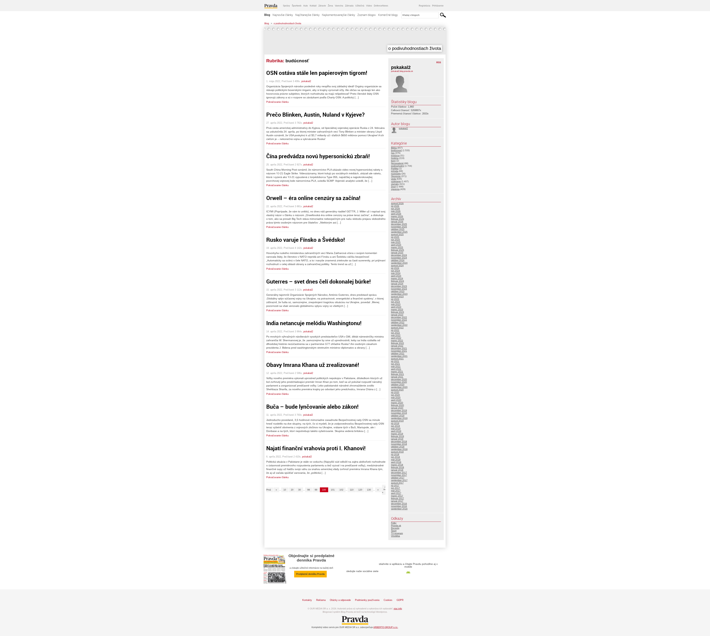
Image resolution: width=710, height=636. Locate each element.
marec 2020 (397, 402)
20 (292, 490)
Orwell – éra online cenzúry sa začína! (313, 198)
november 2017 (399, 475)
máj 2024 (395, 273)
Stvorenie (396, 176)
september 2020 (399, 387)
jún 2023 (395, 302)
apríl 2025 (396, 245)
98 (308, 490)
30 (299, 490)
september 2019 (399, 418)
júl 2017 (395, 485)
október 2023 (397, 291)
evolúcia (395, 155)
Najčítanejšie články (307, 15)
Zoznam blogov (366, 15)
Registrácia (424, 5)
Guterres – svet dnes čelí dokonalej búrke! (318, 281)
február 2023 (397, 312)
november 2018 (399, 444)
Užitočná (359, 5)
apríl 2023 (396, 307)
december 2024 (399, 255)
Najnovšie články (283, 15)
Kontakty (307, 600)
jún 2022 (395, 333)
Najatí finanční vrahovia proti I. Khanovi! (316, 448)
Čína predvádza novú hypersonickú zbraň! (318, 156)
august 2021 (397, 358)
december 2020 (399, 379)
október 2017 (397, 477)
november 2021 (399, 351)
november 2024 (399, 258)
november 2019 (399, 413)
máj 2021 (395, 366)
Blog (267, 15)
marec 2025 (397, 247)
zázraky (395, 184)
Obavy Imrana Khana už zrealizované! (312, 365)
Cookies (388, 600)
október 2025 (397, 229)
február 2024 (397, 281)
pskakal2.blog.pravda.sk (402, 71)
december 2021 (399, 348)
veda (393, 179)
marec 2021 (397, 371)
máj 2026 (395, 211)
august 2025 (397, 234)
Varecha (339, 5)
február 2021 (397, 374)
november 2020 (399, 382)
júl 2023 (395, 299)
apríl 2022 (396, 338)
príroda (394, 171)
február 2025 (397, 250)
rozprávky (396, 173)
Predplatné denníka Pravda (310, 574)
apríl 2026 (396, 214)
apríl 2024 (396, 276)
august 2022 (397, 327)
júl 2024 (395, 268)
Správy (286, 5)
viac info (398, 608)
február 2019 (397, 436)
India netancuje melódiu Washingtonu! (313, 323)
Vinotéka (395, 536)
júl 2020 (395, 392)
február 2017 (397, 498)
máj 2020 (395, 397)
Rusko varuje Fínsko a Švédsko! (305, 239)
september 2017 (399, 480)
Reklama (321, 600)
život (393, 186)
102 (341, 490)
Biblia (394, 148)
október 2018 (397, 446)
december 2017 (399, 472)
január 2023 (397, 314)
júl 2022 (395, 330)
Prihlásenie (438, 5)
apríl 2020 (396, 400)
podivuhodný (397, 166)
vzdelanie (396, 181)
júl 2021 (395, 361)
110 (352, 490)
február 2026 (397, 219)
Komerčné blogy (388, 15)
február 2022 (397, 343)
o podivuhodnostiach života (287, 23)
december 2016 (399, 503)
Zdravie (322, 5)
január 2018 (397, 470)
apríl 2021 (396, 369)
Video (369, 5)
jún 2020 (395, 395)
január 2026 (397, 221)
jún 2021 (395, 364)
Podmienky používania (367, 600)
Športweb (296, 5)
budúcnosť (396, 150)
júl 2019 (395, 423)
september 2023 (399, 294)
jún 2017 (395, 488)
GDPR (400, 600)
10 (284, 490)
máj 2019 (395, 428)
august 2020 (397, 390)
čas (393, 153)
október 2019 (397, 415)
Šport (393, 531)
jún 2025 (395, 239)
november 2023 (399, 289)
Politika (394, 168)
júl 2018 (395, 454)
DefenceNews (381, 5)
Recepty (395, 528)
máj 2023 (395, 304)
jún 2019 (395, 426)
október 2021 (397, 353)
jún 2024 (395, 270)
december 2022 (399, 317)
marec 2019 (397, 434)
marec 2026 (397, 216)
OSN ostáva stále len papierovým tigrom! (316, 73)
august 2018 (397, 452)
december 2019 (399, 410)
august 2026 (397, 203)
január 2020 (397, 408)
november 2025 (399, 226)
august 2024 (397, 265)
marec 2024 (397, 278)
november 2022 (399, 320)
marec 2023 (397, 309)
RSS (438, 62)
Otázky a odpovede (340, 600)
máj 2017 (395, 490)
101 (333, 490)
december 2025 (399, 224)
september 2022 (399, 325)
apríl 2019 (396, 431)
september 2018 (399, 449)
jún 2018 (395, 457)
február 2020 (397, 405)
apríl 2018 (396, 462)
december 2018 (399, 441)
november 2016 (399, 506)
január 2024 (397, 283)
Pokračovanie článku (277, 102)
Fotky (393, 523)
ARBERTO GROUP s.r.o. (385, 627)
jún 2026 (395, 208)
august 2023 (397, 296)
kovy (393, 161)
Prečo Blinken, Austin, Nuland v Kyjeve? (315, 114)
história (394, 158)
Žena (330, 5)
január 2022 (397, 346)
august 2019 (397, 421)
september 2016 (399, 509)
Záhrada (349, 5)
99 (316, 490)
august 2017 (397, 483)
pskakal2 (306, 81)
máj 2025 (395, 242)
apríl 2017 (396, 493)
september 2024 (399, 263)
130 (369, 490)
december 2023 (399, 286)
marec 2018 (397, 465)
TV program (397, 533)
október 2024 (397, 260)
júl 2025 (395, 237)
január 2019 (397, 439)
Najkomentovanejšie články (338, 15)
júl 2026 (395, 206)
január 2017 (397, 501)
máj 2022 (395, 335)
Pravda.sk (396, 525)
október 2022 (397, 322)
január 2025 (397, 252)
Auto (305, 5)
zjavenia (395, 189)
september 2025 (399, 232)
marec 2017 (397, 496)
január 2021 (397, 377)
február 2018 (397, 467)
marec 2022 (397, 340)
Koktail (313, 5)
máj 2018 (395, 459)
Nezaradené (397, 163)
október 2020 (397, 384)
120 (360, 490)
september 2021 (399, 356)
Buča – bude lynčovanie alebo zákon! (312, 406)
